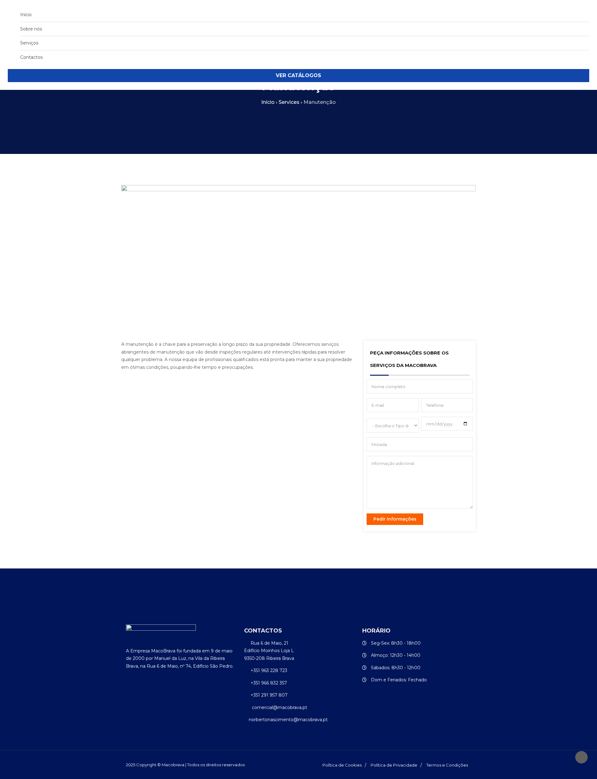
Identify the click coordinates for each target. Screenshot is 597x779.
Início (26, 14)
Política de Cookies (342, 765)
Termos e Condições (447, 765)
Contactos (31, 57)
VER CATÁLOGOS (298, 75)
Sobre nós (31, 29)
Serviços (29, 43)
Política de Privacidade (394, 765)
